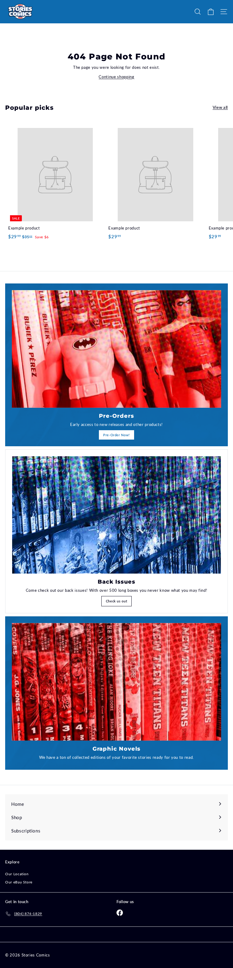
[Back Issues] (116, 515)
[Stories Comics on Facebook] (119, 912)
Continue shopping (116, 76)
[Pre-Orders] (116, 349)
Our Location (17, 874)
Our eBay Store (18, 882)
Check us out (116, 601)
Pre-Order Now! (116, 435)
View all (220, 107)
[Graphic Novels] (116, 682)
